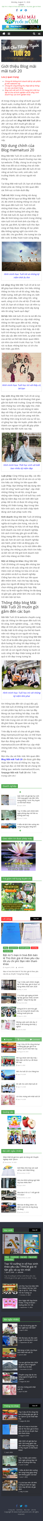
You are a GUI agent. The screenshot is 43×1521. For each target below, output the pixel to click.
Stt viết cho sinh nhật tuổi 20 (26, 1084)
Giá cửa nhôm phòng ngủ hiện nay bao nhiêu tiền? (28, 1181)
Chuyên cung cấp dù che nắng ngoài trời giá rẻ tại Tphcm (28, 1377)
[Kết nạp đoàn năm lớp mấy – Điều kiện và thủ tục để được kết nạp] (8, 1056)
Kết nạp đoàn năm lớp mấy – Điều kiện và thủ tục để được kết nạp (27, 1060)
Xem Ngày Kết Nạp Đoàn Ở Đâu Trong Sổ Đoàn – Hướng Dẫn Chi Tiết (28, 1302)
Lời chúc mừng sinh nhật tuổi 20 (28, 1096)
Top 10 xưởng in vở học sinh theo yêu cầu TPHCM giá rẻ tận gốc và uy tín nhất (21, 1266)
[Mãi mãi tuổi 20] (3, 33)
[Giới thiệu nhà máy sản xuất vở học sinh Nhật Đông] (9, 1167)
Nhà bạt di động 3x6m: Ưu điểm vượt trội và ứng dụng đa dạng (27, 1207)
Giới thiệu (19, 1510)
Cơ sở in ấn (13, 948)
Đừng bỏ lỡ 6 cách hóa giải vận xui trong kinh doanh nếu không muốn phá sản (28, 1011)
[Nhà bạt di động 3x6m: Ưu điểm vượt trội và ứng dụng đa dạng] (9, 1204)
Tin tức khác (8, 951)
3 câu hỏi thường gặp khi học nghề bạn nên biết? (28, 1327)
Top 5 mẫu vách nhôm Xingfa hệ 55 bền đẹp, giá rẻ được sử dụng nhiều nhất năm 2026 (28, 984)
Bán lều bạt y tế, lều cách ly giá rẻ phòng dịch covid (28, 1339)
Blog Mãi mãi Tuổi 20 (11, 759)
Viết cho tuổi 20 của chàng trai (27, 1071)
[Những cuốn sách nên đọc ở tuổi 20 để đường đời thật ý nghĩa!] (8, 1021)
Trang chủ (11, 1510)
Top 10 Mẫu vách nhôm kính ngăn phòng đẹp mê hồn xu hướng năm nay (28, 798)
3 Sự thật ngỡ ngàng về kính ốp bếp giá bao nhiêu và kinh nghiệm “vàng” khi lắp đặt (27, 997)
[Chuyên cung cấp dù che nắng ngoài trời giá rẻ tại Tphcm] (11, 1373)
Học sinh (23, 1257)
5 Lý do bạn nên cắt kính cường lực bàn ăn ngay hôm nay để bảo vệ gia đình (27, 825)
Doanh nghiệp (24, 948)
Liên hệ (33, 1510)
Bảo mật (27, 1510)
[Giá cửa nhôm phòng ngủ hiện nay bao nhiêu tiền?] (9, 1179)
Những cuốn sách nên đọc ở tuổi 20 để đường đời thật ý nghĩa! (26, 1024)
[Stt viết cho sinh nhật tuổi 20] (8, 1082)
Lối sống (34, 948)
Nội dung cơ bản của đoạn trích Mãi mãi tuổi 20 (27, 1351)
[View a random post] (39, 33)
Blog (5, 948)
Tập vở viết (32, 1257)
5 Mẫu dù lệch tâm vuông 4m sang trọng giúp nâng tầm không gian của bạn (28, 811)
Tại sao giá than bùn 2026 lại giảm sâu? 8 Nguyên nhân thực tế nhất (28, 1364)
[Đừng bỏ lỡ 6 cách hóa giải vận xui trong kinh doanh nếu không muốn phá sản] (8, 1008)
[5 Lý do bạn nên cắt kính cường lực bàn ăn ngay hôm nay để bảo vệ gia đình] (8, 823)
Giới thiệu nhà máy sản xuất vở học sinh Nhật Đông (27, 1169)
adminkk (21, 967)
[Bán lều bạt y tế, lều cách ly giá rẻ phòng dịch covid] (11, 1337)
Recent (22, 1039)
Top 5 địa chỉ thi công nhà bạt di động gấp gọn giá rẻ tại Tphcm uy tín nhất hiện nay (28, 1046)
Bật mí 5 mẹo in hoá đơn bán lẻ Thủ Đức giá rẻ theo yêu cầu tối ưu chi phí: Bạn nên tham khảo (21, 959)
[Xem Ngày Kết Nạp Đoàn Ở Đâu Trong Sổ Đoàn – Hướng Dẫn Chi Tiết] (10, 1299)
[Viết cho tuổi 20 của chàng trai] (8, 1070)
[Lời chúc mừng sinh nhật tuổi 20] (8, 1095)
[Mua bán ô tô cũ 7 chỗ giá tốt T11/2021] (9, 1191)
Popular (9, 1039)
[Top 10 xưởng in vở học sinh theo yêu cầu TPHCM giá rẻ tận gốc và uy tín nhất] (21, 1235)
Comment (36, 1039)
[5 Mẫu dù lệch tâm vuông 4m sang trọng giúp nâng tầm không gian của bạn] (8, 809)
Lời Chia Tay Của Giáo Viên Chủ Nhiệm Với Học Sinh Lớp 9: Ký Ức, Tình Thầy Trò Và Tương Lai (29, 1289)
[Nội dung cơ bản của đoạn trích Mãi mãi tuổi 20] (10, 1349)
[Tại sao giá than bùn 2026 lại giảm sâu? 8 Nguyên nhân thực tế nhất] (11, 1361)
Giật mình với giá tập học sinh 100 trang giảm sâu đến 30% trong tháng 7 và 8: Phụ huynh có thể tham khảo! (28, 1445)
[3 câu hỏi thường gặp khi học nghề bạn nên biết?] (11, 1324)
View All (36, 919)
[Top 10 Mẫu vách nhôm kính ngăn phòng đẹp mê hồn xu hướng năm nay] (8, 796)
